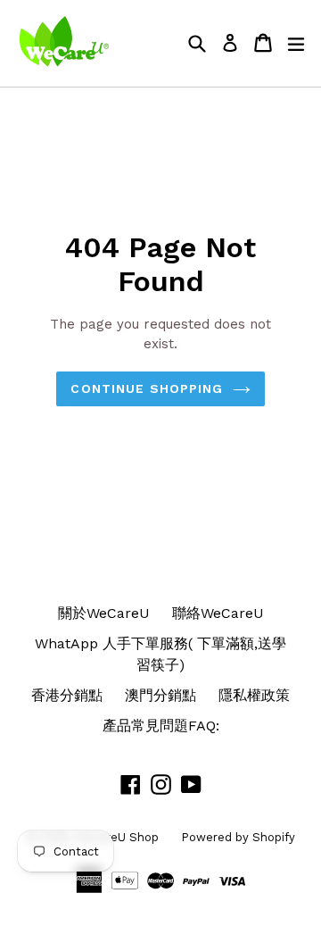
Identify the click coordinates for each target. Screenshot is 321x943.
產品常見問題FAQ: (161, 725)
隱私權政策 (254, 695)
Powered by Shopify (238, 837)
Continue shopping (146, 388)
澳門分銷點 (160, 695)
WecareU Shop (117, 837)
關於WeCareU (104, 613)
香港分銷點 (67, 695)
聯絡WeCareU (218, 613)
